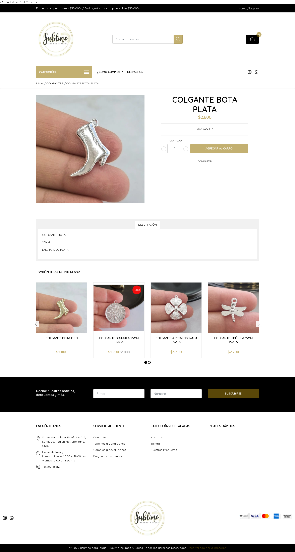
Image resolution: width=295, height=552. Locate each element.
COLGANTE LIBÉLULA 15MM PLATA (233, 339)
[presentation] (36, 324)
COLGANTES (54, 83)
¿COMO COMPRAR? (110, 72)
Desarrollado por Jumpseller (206, 548)
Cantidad (176, 140)
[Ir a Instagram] (249, 72)
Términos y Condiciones (109, 443)
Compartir (205, 161)
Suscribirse (233, 393)
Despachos (135, 72)
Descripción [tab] (147, 224)
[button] (146, 362)
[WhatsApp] (256, 72)
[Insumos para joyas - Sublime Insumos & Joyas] (56, 39)
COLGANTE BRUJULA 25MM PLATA (119, 339)
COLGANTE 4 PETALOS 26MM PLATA (176, 339)
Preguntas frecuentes (107, 456)
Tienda (155, 443)
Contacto (99, 437)
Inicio (39, 83)
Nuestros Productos (164, 450)
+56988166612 (51, 466)
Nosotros (157, 437)
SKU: (199, 128)
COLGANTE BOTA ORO (62, 338)
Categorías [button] (47, 72)
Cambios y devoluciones (109, 450)
